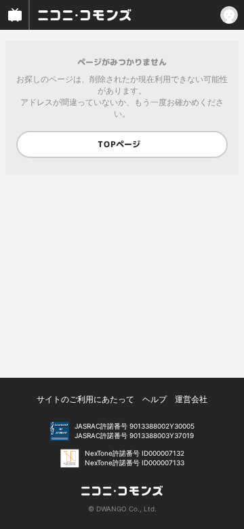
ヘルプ (154, 399)
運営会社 (191, 399)
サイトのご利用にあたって (85, 399)
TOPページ (119, 144)
